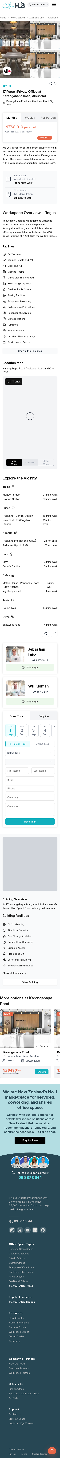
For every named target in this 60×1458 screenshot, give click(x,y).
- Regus (49, 212)
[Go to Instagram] (12, 1230)
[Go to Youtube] (27, 1230)
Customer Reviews (19, 1368)
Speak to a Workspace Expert (24, 1393)
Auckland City (36, 17)
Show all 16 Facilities (30, 351)
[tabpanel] (30, 132)
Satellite (30, 462)
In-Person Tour (17, 744)
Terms (24, 1454)
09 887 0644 (40, 660)
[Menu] (53, 4)
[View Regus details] (7, 70)
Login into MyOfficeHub (21, 1423)
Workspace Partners (19, 1372)
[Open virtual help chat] (52, 1450)
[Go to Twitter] (20, 1230)
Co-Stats (13, 1398)
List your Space (17, 1418)
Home (3, 17)
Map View (14, 463)
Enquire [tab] (44, 716)
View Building (30, 982)
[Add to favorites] (54, 633)
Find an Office (16, 1389)
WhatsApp (32, 667)
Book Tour (30, 821)
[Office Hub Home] (14, 5)
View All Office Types (21, 1285)
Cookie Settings (39, 1454)
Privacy (12, 1454)
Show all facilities (13, 973)
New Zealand (18, 17)
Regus (7, 86)
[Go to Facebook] (43, 1230)
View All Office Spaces (22, 1302)
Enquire (41, 1071)
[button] (30, 49)
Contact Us (14, 1414)
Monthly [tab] (11, 117)
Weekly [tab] (30, 117)
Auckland (53, 17)
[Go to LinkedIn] (35, 1230)
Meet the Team (17, 1363)
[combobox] (30, 753)
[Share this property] (45, 633)
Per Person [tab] (48, 117)
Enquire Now (30, 1140)
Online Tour (42, 744)
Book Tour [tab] (16, 716)
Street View (46, 463)
